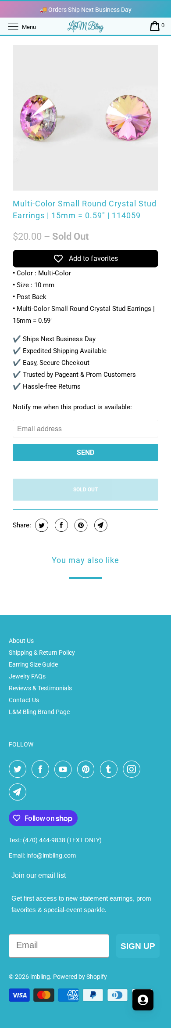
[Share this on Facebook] (60, 525)
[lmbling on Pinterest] (87, 769)
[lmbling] (85, 26)
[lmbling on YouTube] (64, 769)
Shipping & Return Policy (42, 652)
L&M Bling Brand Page (39, 711)
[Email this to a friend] (99, 525)
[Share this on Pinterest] (80, 525)
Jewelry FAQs (27, 676)
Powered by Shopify (80, 976)
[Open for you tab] (142, 999)
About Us (21, 640)
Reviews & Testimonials (40, 688)
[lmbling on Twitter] (19, 769)
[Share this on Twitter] (40, 525)
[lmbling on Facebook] (42, 769)
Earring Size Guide (33, 664)
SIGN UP (138, 946)
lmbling (40, 976)
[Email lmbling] (19, 792)
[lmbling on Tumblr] (110, 769)
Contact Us (24, 699)
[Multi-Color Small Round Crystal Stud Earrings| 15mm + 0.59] (85, 118)
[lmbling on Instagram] (133, 769)
